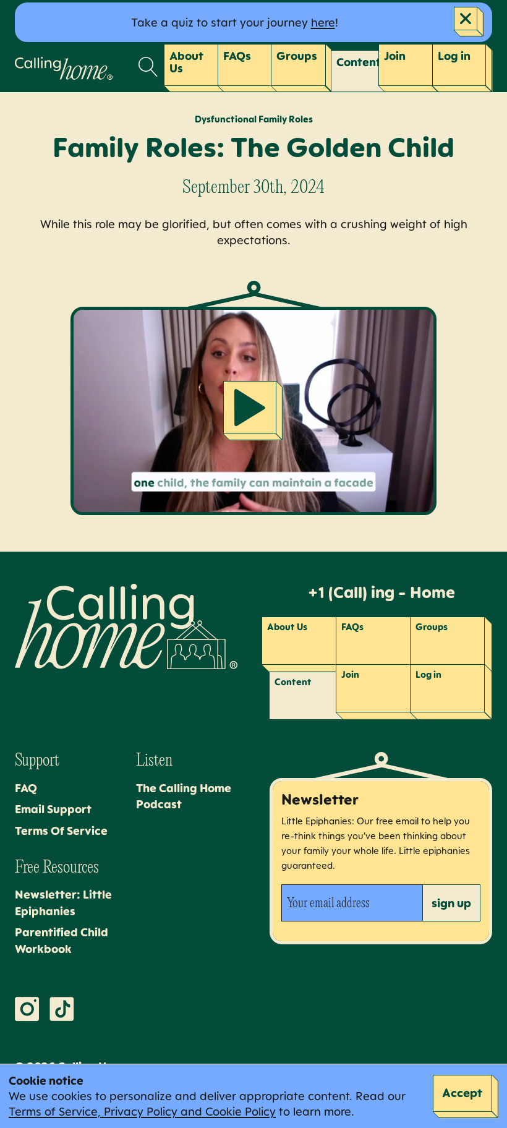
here (323, 22)
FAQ (26, 788)
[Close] (469, 21)
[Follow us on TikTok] (61, 1009)
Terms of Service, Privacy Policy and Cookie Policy (142, 1111)
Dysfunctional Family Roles (254, 119)
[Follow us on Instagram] (27, 1009)
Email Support (53, 809)
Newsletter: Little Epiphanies (63, 902)
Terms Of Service (61, 830)
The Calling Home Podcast (183, 796)
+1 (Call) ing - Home (381, 592)
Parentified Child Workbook (61, 940)
